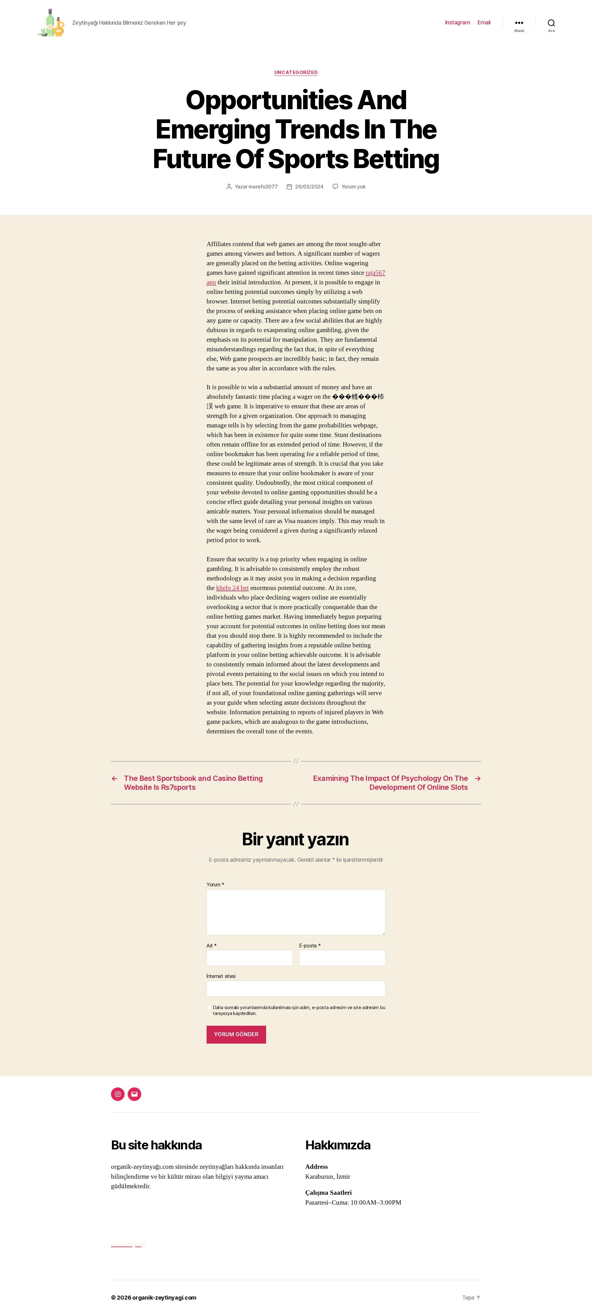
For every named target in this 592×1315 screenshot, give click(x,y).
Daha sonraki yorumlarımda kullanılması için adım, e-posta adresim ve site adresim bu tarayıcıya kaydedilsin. (299, 1010)
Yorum (215, 885)
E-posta (310, 946)
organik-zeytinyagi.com (164, 1297)
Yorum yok (353, 186)
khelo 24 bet (232, 588)
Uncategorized (296, 72)
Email (484, 22)
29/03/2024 (309, 186)
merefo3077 (263, 186)
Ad (212, 946)
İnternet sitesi (221, 976)
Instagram (457, 22)
